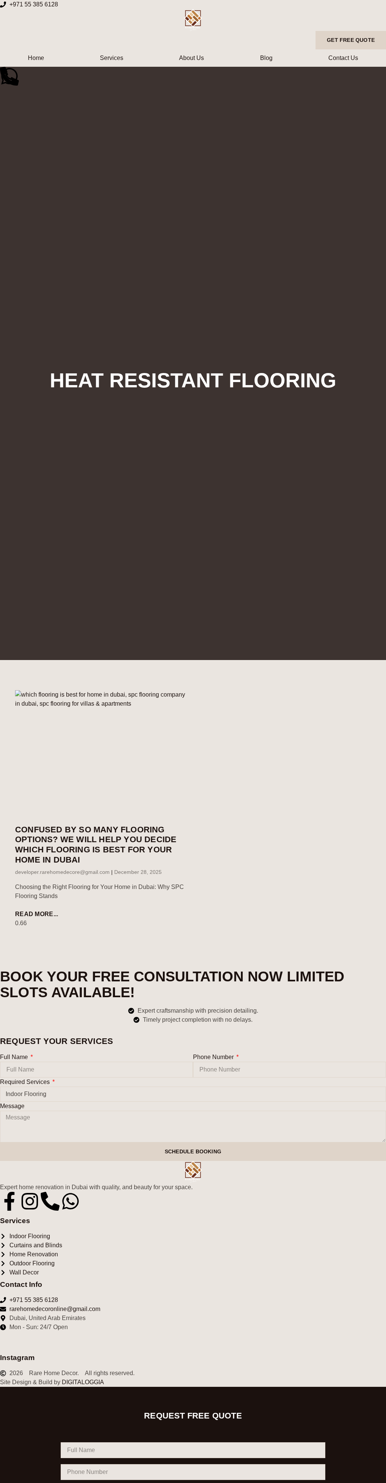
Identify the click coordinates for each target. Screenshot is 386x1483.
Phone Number (214, 1057)
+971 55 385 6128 (33, 4)
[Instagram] (29, 1201)
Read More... (36, 914)
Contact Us (343, 58)
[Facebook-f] (9, 1201)
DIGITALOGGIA (83, 1382)
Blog (266, 58)
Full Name (14, 1057)
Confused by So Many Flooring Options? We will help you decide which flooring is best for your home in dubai (95, 845)
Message (12, 1106)
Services (111, 58)
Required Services (25, 1082)
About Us (191, 58)
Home (36, 58)
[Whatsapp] (70, 1201)
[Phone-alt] (50, 1201)
